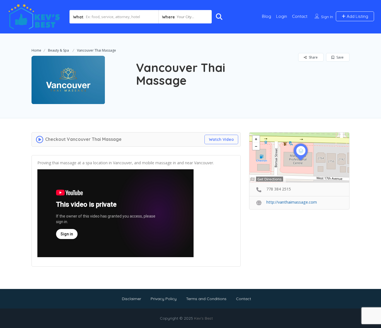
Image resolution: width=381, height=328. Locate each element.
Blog (266, 16)
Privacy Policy (164, 298)
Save (340, 57)
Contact (299, 16)
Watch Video (221, 139)
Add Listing (357, 16)
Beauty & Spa (58, 50)
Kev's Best (203, 318)
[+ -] (299, 157)
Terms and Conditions (206, 298)
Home (36, 50)
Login (281, 16)
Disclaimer (131, 298)
